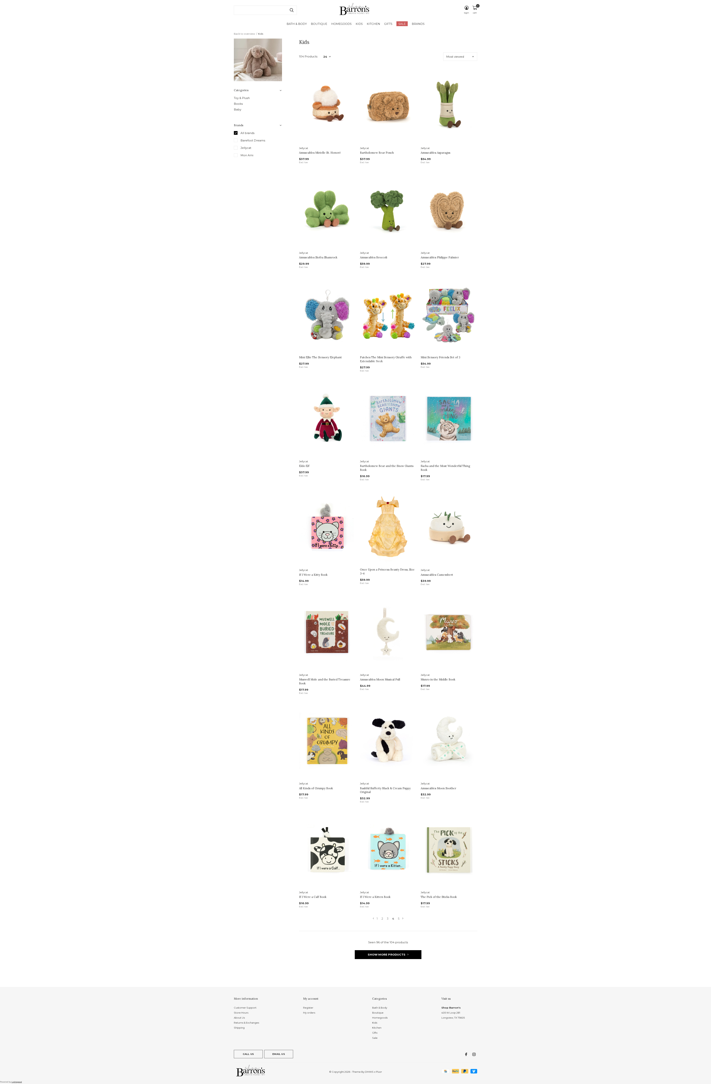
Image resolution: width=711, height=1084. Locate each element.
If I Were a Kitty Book (313, 574)
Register (308, 1007)
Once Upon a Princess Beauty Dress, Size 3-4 (387, 571)
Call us (248, 1053)
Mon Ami (247, 155)
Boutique (319, 24)
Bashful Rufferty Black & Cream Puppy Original (385, 790)
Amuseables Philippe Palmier (440, 257)
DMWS (369, 1071)
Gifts (388, 24)
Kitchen (373, 24)
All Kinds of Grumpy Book (316, 788)
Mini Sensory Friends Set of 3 (440, 357)
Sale (402, 24)
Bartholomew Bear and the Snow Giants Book (386, 468)
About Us (239, 1017)
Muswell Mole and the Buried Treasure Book (324, 681)
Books (238, 103)
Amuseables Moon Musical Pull (380, 679)
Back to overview (244, 33)
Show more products (387, 954)
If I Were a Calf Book (312, 897)
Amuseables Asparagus (435, 152)
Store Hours (241, 1012)
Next (402, 918)
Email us (278, 1053)
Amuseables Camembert (437, 574)
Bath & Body (297, 24)
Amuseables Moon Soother (438, 788)
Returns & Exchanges (246, 1022)
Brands (418, 24)
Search (291, 10)
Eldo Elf (304, 466)
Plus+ (379, 1071)
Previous (373, 918)
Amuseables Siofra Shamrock (318, 257)
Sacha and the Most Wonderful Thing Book (445, 468)
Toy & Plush (242, 98)
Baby (237, 109)
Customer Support (245, 1007)
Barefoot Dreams (253, 140)
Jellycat (246, 148)
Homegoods (341, 24)
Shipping (239, 1027)
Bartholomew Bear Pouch (377, 152)
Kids (359, 24)
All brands (247, 133)
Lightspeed (16, 1082)
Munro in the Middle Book (438, 679)
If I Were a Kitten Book (375, 897)
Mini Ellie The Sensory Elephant (320, 357)
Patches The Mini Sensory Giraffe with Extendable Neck (386, 359)
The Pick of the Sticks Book (439, 897)
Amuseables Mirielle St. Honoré (320, 152)
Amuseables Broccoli (373, 257)
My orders (309, 1012)
